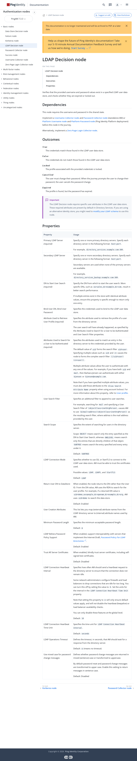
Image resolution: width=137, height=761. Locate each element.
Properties (50, 86)
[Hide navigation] (34, 12)
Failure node (11, 36)
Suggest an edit (104, 15)
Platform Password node (83, 121)
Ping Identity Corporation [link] (77, 751)
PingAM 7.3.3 (17, 18)
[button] (118, 5)
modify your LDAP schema (105, 211)
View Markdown (123, 15)
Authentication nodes (16, 11)
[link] (16, 4)
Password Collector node (16, 50)
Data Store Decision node (16, 31)
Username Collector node (16, 59)
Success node (11, 55)
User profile (122, 393)
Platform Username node (54, 121)
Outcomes (50, 81)
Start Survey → (79, 48)
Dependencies (52, 76)
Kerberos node (12, 40)
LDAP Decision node (14, 45)
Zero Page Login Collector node (19, 64)
